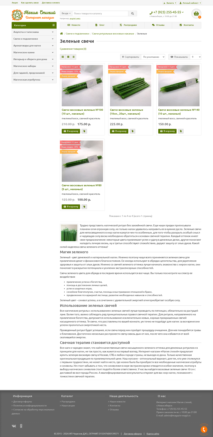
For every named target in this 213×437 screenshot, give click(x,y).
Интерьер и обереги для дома (30, 59)
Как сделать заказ (30, 2)
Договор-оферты (22, 401)
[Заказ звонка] (204, 429)
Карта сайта (153, 433)
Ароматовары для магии (27, 45)
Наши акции (68, 405)
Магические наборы (24, 66)
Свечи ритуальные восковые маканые (113, 33)
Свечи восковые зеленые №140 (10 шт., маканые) (179, 111)
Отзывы (160, 25)
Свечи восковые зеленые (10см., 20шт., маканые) (126, 111)
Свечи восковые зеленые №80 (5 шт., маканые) (82, 187)
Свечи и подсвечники (25, 38)
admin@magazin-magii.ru (177, 415)
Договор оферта (133, 433)
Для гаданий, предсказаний (29, 73)
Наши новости (117, 401)
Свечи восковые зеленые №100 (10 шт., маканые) (82, 111)
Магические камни (24, 52)
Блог (102, 25)
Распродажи (130, 25)
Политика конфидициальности (30, 405)
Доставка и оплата (51, 2)
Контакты (188, 25)
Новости (75, 25)
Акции (15, 2)
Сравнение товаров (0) (73, 48)
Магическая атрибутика (26, 79)
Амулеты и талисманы (26, 32)
